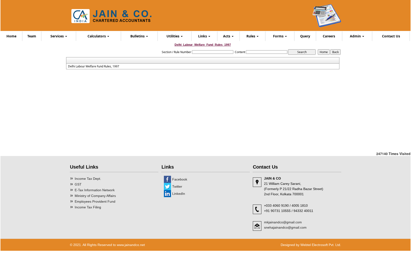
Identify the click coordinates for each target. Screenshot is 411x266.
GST (78, 184)
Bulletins (138, 36)
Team (31, 36)
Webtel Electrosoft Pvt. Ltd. (320, 245)
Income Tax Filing (88, 207)
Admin (356, 36)
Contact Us (391, 36)
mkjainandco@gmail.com (283, 222)
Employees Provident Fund (95, 201)
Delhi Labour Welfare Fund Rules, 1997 (93, 66)
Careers (329, 36)
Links (203, 36)
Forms (278, 36)
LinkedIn (178, 194)
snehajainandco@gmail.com (285, 227)
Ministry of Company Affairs (95, 196)
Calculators (97, 36)
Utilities (173, 36)
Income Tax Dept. (88, 179)
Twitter (177, 186)
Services (57, 36)
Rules (251, 36)
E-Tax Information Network (95, 190)
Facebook (179, 179)
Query (305, 36)
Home (11, 36)
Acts (227, 36)
